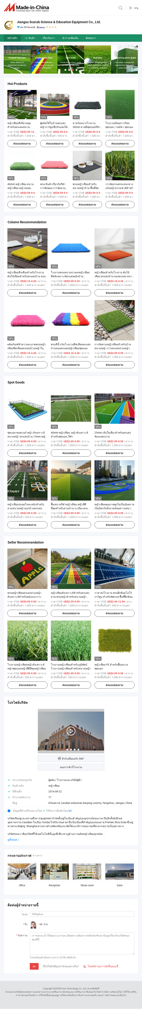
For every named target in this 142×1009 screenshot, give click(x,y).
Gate (119, 885)
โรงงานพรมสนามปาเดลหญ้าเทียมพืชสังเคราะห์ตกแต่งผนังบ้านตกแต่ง (70, 276)
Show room (87, 885)
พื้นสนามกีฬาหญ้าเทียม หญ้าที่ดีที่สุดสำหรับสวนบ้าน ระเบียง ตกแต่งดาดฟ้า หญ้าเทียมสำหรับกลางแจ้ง (71, 508)
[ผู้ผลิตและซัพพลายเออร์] (27, 7)
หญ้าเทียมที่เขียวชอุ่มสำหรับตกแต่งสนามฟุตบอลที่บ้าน (19, 127)
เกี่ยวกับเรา (49, 38)
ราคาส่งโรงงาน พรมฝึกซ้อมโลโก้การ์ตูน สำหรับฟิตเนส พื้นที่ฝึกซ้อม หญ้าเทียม (113, 596)
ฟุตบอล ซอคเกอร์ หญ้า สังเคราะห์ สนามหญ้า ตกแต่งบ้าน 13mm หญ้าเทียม (27, 436)
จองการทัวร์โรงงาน (71, 767)
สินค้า (31, 38)
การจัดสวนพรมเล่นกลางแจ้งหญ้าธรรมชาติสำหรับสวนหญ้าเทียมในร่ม (119, 188)
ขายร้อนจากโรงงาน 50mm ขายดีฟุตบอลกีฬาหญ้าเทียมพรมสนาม (86, 127)
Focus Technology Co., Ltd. (73, 988)
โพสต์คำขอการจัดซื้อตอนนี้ (100, 966)
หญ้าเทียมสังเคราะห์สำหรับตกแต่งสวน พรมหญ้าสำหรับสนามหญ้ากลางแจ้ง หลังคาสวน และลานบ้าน (70, 596)
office (22, 885)
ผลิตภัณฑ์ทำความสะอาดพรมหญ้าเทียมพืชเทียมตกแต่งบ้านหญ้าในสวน (26, 348)
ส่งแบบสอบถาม (22, 143)
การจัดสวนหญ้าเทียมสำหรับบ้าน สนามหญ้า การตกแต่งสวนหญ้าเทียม (112, 348)
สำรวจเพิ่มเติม (70, 38)
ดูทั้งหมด (12, 839)
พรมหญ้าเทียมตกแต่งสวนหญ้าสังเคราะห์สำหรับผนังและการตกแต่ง (24, 596)
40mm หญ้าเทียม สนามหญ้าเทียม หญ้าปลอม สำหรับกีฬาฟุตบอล (20, 188)
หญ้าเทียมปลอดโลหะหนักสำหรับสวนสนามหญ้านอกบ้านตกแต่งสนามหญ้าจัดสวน (25, 508)
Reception (54, 885)
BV (70, 810)
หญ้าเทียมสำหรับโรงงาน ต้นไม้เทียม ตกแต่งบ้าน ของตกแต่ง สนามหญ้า (114, 276)
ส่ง (34, 966)
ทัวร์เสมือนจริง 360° (73, 758)
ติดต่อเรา (91, 38)
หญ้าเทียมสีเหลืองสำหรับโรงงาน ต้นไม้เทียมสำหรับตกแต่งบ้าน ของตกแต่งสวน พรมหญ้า (26, 276)
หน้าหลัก (12, 38)
